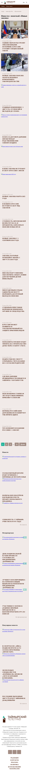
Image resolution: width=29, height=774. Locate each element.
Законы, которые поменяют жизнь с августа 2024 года (11, 257)
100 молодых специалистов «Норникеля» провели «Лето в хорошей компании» (12, 674)
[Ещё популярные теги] (27, 11)
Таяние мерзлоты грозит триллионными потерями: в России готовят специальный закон (13, 46)
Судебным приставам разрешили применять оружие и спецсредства (13, 309)
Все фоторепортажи (21, 617)
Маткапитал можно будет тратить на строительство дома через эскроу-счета (14, 344)
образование (17, 11)
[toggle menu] (2, 2)
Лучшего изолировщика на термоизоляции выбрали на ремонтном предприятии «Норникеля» (13, 583)
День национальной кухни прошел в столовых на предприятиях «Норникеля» (11, 557)
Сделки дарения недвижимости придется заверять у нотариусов (14, 378)
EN (24, 2)
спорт (2, 11)
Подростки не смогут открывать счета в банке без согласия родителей (13, 361)
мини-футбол (9, 11)
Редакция (14, 758)
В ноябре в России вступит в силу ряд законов (11, 206)
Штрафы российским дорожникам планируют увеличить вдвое (14, 413)
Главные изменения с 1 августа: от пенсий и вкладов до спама (13, 109)
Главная (3, 6)
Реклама (14, 762)
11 (17, 444)
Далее (22, 444)
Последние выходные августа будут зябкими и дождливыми (13, 698)
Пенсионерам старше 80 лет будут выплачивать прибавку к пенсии (13, 395)
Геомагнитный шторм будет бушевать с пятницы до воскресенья (14, 475)
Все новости (23, 524)
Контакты (14, 760)
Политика (14, 764)
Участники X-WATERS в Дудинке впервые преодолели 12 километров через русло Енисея (13, 610)
